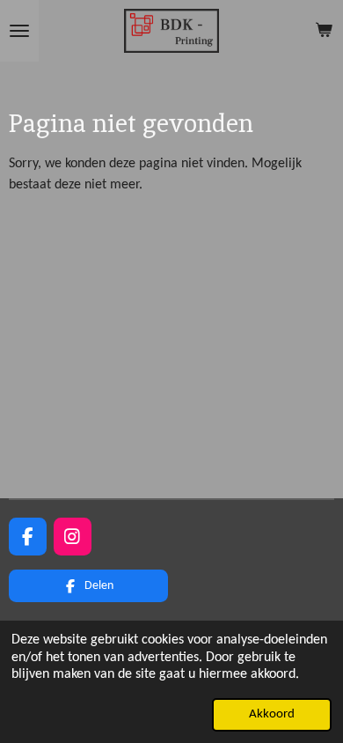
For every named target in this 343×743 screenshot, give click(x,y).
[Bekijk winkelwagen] (323, 31)
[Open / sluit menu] (19, 31)
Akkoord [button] (272, 714)
